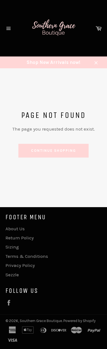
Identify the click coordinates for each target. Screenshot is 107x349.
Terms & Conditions (26, 256)
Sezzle (12, 274)
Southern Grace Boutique (41, 321)
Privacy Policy (20, 265)
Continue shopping (53, 150)
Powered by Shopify (79, 321)
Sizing (12, 247)
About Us (15, 228)
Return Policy (19, 237)
